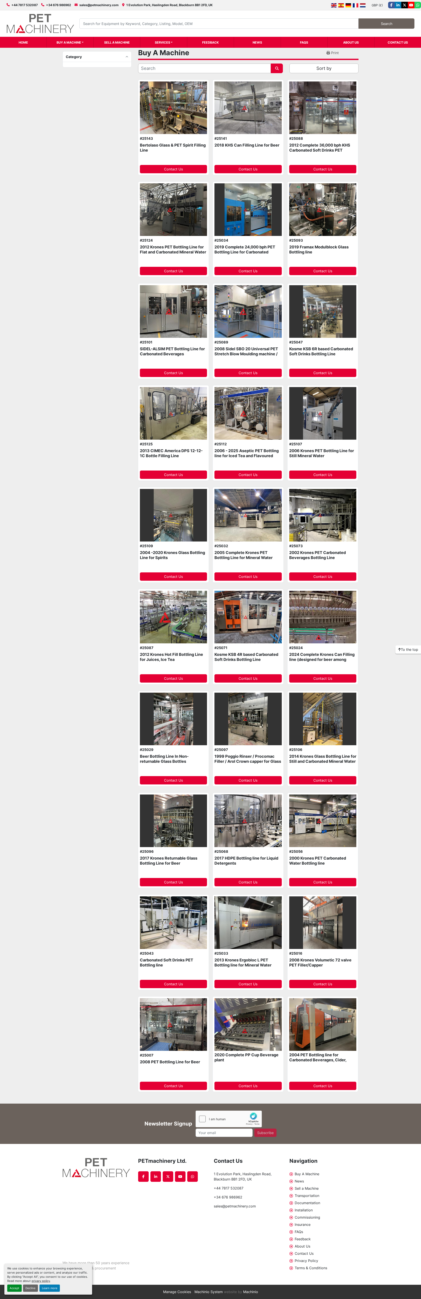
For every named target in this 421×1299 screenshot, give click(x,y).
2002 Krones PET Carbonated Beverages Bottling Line (317, 555)
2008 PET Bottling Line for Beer (170, 1062)
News (257, 42)
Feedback (210, 42)
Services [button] (162, 42)
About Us (351, 42)
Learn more (49, 1288)
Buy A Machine (69, 42)
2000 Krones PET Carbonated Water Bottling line (317, 860)
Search (386, 23)
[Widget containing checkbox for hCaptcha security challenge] (229, 1119)
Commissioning (307, 1217)
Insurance (302, 1224)
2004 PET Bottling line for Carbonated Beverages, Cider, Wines (317, 1060)
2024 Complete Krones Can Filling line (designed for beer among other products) (322, 659)
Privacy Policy (306, 1260)
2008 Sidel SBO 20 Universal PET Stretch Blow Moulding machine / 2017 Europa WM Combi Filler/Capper (246, 356)
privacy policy (41, 1281)
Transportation (307, 1195)
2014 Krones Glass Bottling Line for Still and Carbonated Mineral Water (322, 759)
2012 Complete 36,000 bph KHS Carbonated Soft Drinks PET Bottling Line (319, 150)
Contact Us (398, 42)
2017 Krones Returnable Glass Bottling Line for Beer (168, 860)
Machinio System (208, 1292)
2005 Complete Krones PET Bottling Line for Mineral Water (243, 555)
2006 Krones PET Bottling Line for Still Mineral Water (321, 453)
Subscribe (265, 1133)
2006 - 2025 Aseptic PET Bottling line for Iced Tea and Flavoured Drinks (246, 455)
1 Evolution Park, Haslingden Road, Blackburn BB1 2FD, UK (169, 5)
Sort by (324, 68)
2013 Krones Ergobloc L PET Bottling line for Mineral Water (242, 962)
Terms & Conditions (311, 1268)
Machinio (250, 1292)
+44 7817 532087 (24, 5)
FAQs (304, 42)
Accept (14, 1288)
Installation (304, 1210)
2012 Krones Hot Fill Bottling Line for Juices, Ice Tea (171, 657)
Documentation (307, 1203)
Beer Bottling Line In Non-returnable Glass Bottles (164, 759)
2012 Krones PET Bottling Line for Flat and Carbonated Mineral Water (173, 249)
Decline (30, 1288)
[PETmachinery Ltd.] (97, 1167)
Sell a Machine (117, 42)
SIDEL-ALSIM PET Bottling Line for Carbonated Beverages (172, 351)
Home (23, 42)
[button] (70, 42)
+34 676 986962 (58, 5)
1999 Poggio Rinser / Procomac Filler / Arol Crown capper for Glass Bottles (247, 761)
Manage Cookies (177, 1292)
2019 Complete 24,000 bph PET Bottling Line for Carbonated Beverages (244, 252)
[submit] (277, 68)
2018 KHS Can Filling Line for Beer (246, 145)
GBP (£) (377, 5)
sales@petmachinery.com (99, 5)
